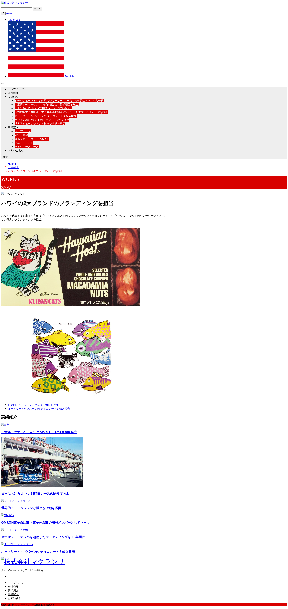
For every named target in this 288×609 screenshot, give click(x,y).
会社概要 (13, 93)
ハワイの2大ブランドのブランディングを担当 (42, 120)
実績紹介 (13, 97)
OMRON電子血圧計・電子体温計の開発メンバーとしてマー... (45, 522)
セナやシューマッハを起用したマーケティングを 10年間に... (44, 537)
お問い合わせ (16, 150)
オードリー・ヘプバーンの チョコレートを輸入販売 (46, 116)
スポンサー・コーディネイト (32, 139)
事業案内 (13, 127)
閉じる (37, 9)
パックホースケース (27, 146)
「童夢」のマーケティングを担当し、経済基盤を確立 (47, 104)
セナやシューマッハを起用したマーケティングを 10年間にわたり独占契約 (59, 100)
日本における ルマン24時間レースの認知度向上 (43, 108)
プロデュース (23, 131)
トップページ (16, 89)
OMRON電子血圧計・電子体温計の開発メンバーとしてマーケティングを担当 (61, 112)
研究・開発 (21, 135)
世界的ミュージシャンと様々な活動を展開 (40, 123)
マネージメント (24, 143)
